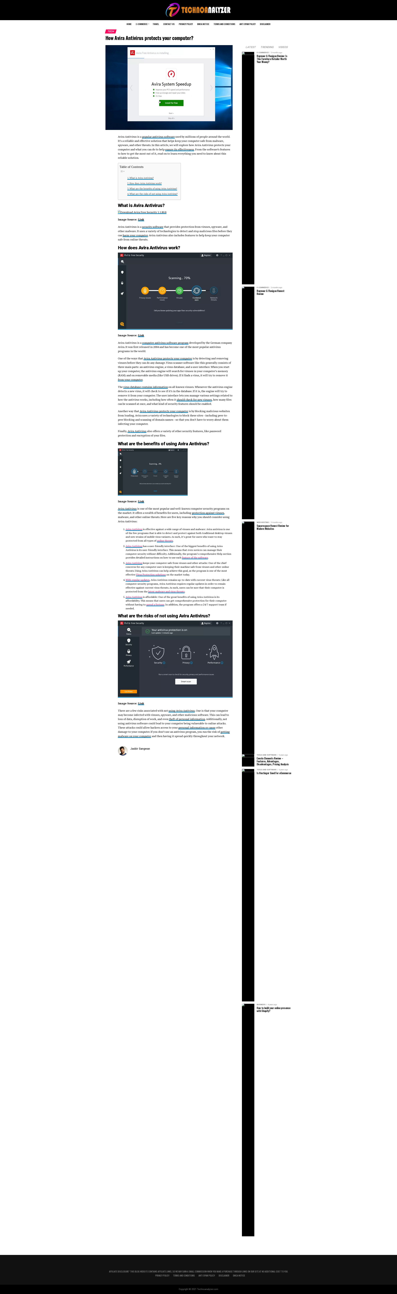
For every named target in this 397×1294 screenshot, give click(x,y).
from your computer (130, 379)
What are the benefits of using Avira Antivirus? (153, 188)
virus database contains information (145, 387)
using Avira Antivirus (182, 710)
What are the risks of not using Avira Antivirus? (153, 193)
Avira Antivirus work (158, 247)
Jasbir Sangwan (140, 748)
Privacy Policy (186, 24)
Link (141, 219)
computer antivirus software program (165, 343)
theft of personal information (187, 719)
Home (129, 24)
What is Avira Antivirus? (141, 177)
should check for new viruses (194, 399)
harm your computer (135, 235)
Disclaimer (265, 24)
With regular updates (137, 580)
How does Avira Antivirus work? (145, 183)
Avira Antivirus (147, 205)
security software (152, 227)
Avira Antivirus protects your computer (168, 358)
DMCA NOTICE (203, 24)
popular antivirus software (158, 136)
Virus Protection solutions (151, 574)
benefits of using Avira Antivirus (175, 443)
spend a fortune (155, 604)
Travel (156, 24)
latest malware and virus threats (166, 591)
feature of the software (195, 557)
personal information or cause (196, 727)
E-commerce (141, 24)
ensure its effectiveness (179, 149)
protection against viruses (208, 513)
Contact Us (168, 24)
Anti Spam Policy (247, 24)
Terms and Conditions (224, 24)
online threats (165, 540)
